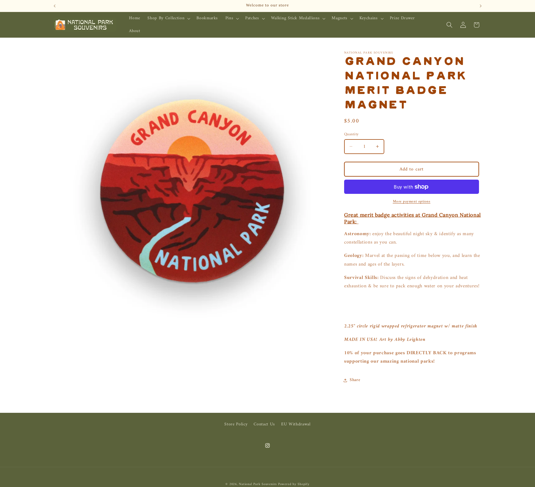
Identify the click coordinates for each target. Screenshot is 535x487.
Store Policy (235, 424)
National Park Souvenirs (258, 484)
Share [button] (355, 380)
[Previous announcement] (54, 6)
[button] (168, 18)
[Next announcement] (481, 6)
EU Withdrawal (296, 424)
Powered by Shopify (294, 484)
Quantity (351, 134)
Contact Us (264, 424)
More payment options (412, 201)
